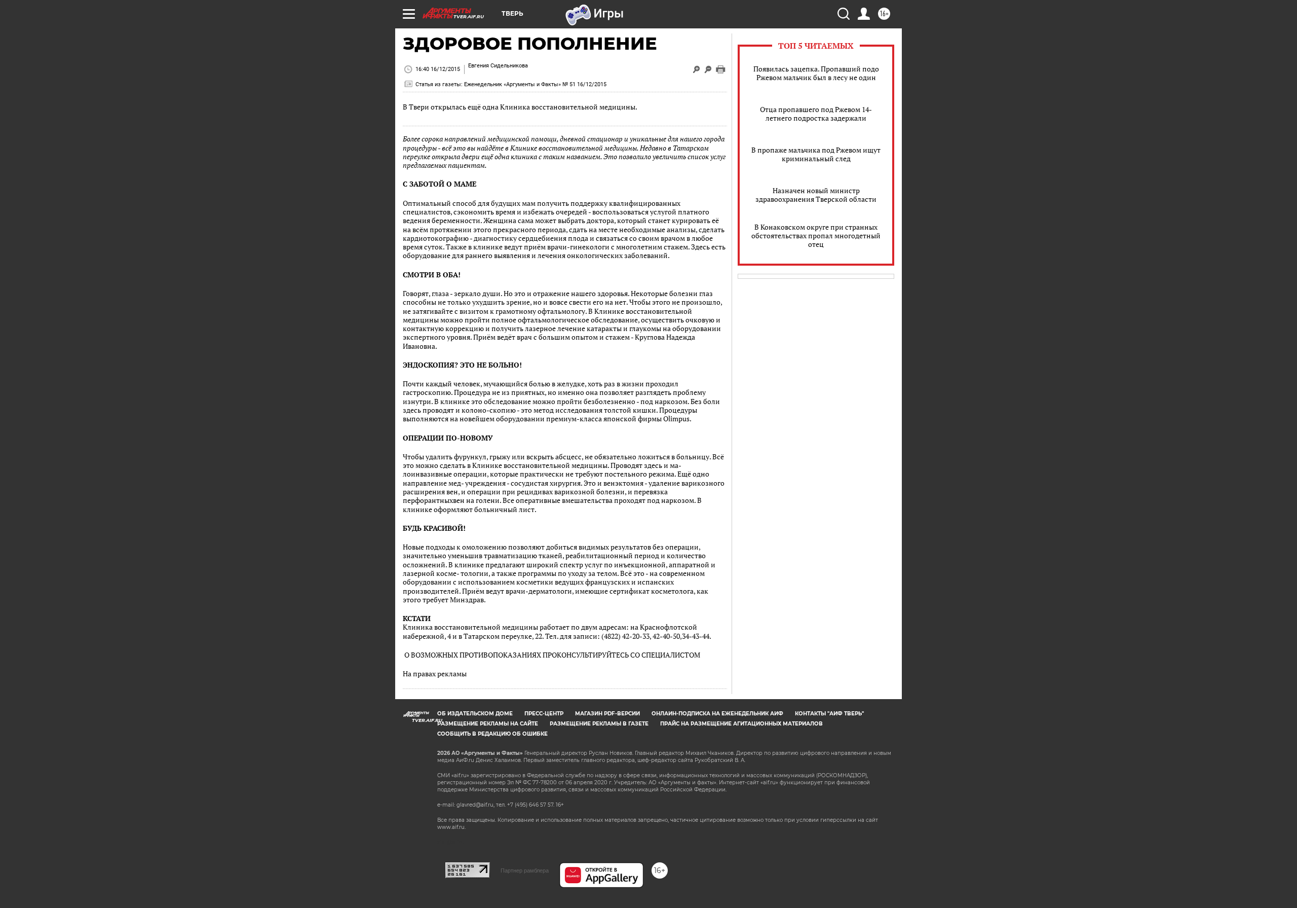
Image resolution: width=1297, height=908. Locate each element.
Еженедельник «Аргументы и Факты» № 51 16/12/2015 (535, 84)
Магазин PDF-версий (607, 713)
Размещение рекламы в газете (599, 723)
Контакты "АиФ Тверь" (829, 713)
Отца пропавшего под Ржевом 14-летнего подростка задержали (816, 113)
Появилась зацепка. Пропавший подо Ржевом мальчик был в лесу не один (816, 73)
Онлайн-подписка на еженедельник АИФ (717, 713)
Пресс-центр (543, 713)
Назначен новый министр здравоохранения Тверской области (815, 194)
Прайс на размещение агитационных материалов (741, 723)
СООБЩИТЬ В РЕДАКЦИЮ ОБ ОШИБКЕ (492, 734)
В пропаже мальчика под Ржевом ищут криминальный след (816, 154)
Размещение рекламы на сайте (487, 723)
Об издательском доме (475, 713)
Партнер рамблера (525, 870)
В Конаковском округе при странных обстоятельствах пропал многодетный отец (816, 235)
